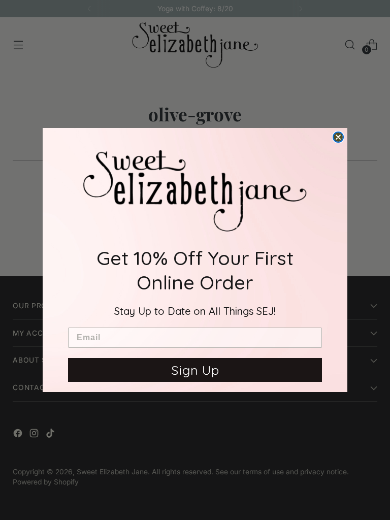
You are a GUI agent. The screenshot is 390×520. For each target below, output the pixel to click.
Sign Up (195, 370)
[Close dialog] (338, 137)
